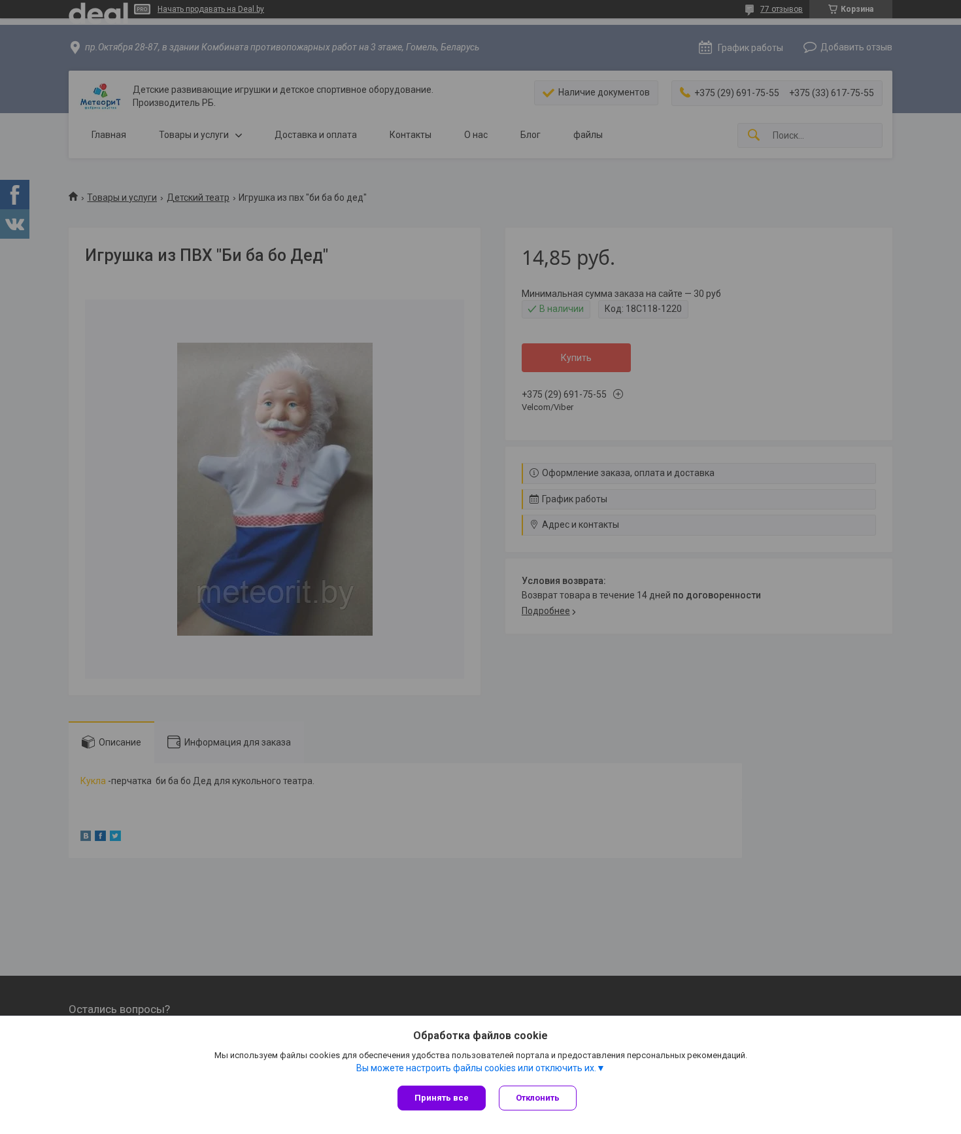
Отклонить (538, 1098)
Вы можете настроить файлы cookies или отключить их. (476, 1068)
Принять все (441, 1098)
